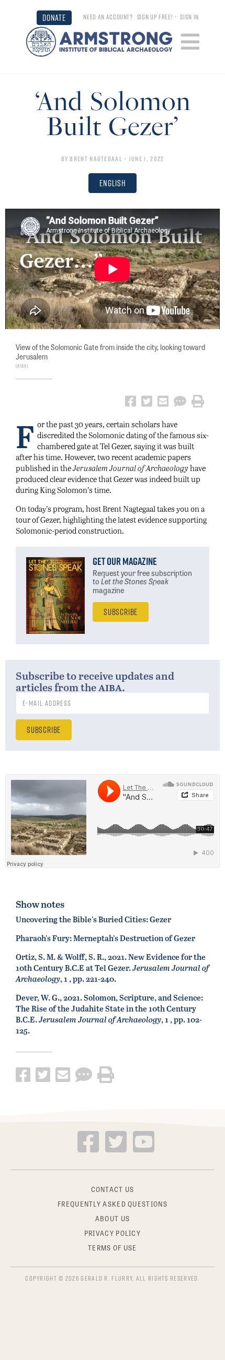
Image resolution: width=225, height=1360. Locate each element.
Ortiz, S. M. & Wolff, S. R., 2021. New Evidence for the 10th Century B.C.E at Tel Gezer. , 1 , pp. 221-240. (112, 968)
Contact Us (112, 1189)
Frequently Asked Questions (112, 1203)
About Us (112, 1217)
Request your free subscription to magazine (142, 582)
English (112, 182)
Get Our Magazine (125, 561)
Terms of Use (112, 1247)
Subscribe (121, 611)
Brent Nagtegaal (96, 158)
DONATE (54, 17)
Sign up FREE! (154, 16)
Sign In (189, 16)
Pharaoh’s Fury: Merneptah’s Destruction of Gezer (105, 938)
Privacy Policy (112, 1232)
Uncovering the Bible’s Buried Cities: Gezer (93, 919)
